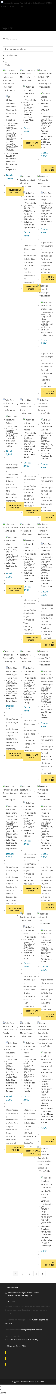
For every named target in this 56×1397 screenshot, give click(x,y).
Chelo (43, 1206)
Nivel (25, 109)
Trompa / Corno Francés (29, 690)
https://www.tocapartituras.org (24, 1339)
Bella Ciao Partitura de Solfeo (11, 443)
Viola (8, 561)
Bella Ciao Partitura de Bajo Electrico (29, 225)
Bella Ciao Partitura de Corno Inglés (11, 698)
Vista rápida (9, 90)
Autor (43, 119)
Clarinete (31, 815)
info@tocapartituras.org (31, 1329)
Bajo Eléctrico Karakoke (28, 208)
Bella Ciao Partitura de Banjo (46, 222)
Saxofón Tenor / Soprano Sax (12, 832)
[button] (28, 14)
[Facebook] (5, 1358)
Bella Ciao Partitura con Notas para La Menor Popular (29, 1085)
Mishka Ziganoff (29, 107)
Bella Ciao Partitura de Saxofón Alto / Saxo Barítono (46, 712)
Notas (31, 1073)
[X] (5, 1352)
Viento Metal (28, 570)
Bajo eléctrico (27, 206)
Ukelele (26, 446)
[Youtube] (5, 1364)
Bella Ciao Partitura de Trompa (28, 700)
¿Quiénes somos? (12, 1292)
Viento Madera (11, 693)
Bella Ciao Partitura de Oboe (28, 955)
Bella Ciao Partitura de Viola (11, 566)
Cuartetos (44, 1085)
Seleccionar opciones (15, 191)
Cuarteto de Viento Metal (45, 1082)
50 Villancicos (11, 125)
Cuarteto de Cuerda (45, 1210)
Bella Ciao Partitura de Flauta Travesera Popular (11, 1085)
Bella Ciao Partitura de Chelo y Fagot (47, 332)
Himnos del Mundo (45, 1087)
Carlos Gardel (45, 120)
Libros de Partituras (9, 131)
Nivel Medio (10, 136)
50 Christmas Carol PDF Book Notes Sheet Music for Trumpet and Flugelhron (12, 161)
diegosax (9, 127)
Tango (43, 127)
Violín (48, 127)
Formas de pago (25, 1295)
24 (6, 62)
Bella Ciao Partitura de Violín (46, 959)
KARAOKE (26, 105)
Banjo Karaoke (46, 207)
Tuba (25, 569)
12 (6, 58)
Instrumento (27, 104)
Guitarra (44, 438)
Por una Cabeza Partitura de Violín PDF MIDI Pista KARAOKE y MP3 (46, 139)
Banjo (48, 205)
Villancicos (10, 151)
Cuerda (49, 120)
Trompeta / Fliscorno (11, 148)
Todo (7, 65)
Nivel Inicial (45, 1091)
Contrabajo (27, 558)
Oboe (31, 947)
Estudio (8, 129)
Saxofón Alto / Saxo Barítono (46, 699)
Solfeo (8, 438)
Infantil (14, 129)
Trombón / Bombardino (45, 570)
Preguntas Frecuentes (29, 1292)
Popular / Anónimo (9, 140)
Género (26, 102)
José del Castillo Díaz (46, 1089)
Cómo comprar (11, 1295)
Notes (13, 136)
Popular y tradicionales (10, 143)
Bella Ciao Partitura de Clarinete (28, 833)
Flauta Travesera (10, 1062)
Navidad (9, 133)
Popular (14, 138)
